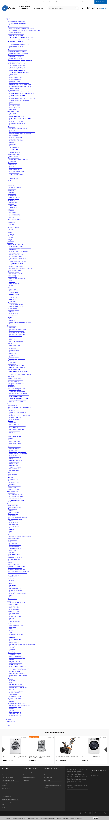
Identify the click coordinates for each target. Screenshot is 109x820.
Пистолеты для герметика (15, 434)
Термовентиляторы (14, 152)
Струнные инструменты (14, 698)
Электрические (13, 315)
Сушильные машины (13, 88)
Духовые (10, 679)
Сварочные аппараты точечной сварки (19, 415)
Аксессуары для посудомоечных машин (18, 571)
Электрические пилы (13, 424)
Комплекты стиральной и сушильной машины (21, 91)
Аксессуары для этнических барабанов (19, 705)
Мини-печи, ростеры (13, 199)
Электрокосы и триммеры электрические (20, 374)
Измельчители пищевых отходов (16, 278)
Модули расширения (14, 664)
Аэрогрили (11, 185)
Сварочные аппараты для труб (17, 412)
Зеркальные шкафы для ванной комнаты (20, 248)
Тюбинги (10, 555)
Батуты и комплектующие (15, 519)
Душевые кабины (12, 303)
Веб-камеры (12, 585)
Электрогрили (12, 212)
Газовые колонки (13, 135)
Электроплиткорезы (13, 489)
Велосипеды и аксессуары (15, 548)
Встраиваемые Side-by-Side (16, 35)
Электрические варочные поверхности (19, 44)
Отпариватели (12, 161)
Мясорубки (11, 234)
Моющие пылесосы (14, 169)
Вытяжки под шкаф (14, 105)
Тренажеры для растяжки (15, 557)
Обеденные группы (14, 607)
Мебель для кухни (13, 604)
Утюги (9, 180)
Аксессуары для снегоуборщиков (18, 393)
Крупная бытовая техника (14, 62)
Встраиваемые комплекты (15, 56)
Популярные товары (28, 772)
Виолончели (12, 699)
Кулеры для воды (12, 225)
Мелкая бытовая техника (13, 154)
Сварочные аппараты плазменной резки (20, 414)
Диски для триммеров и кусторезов (18, 398)
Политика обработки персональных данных (52, 786)
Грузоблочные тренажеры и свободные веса (20, 536)
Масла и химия (12, 362)
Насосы (10, 343)
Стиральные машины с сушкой (17, 95)
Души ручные (12, 299)
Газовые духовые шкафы (16, 24)
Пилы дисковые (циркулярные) (17, 426)
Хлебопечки (11, 241)
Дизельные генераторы (15, 445)
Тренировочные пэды (15, 712)
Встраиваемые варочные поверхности (18, 42)
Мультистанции (12, 540)
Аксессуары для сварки (14, 447)
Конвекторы (12, 144)
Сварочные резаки (14, 465)
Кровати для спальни (15, 616)
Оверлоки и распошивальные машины (18, 159)
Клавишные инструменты (15, 684)
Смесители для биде (13, 275)
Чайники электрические (14, 214)
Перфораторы (12, 422)
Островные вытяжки (14, 107)
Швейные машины (13, 181)
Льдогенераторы (12, 195)
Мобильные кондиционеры (16, 116)
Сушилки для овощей (13, 207)
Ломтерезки (11, 229)
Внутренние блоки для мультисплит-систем (20, 119)
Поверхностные (13, 352)
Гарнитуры (12, 586)
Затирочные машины (13, 476)
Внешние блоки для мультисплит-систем (20, 118)
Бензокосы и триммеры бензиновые (18, 371)
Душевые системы (14, 294)
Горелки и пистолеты (14, 448)
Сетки (10, 532)
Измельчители (12, 189)
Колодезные (12, 348)
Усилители (12, 649)
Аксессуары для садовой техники (17, 388)
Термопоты (11, 209)
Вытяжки (10, 102)
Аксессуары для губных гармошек (18, 675)
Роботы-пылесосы (14, 173)
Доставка (36, 1)
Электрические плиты (15, 79)
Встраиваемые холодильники (16, 34)
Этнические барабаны (15, 715)
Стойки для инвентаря (14, 559)
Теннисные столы (14, 526)
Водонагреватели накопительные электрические (22, 132)
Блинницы (11, 217)
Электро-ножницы (13, 487)
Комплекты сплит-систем (16, 121)
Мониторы (11, 578)
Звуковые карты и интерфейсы (17, 658)
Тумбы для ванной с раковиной (17, 261)
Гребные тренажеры (13, 512)
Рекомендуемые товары (29, 777)
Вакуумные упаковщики (14, 219)
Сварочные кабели (14, 462)
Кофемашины (11, 192)
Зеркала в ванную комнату (16, 246)
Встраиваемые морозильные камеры (18, 53)
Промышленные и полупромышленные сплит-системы (23, 124)
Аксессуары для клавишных (16, 686)
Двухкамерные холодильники (17, 65)
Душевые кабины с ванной (16, 306)
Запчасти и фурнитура (15, 656)
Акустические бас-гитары (16, 634)
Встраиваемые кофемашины (15, 41)
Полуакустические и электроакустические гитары (22, 644)
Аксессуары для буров (15, 390)
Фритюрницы (11, 210)
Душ (9, 287)
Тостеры (10, 239)
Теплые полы (12, 150)
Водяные (11, 311)
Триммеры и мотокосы (14, 369)
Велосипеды (12, 550)
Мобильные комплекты (15, 663)
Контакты (68, 1)
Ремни (11, 630)
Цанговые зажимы (14, 470)
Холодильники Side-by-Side (16, 68)
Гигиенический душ (14, 290)
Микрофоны (12, 659)
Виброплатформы (13, 514)
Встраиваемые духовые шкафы (16, 21)
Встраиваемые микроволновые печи (17, 51)
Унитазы (11, 323)
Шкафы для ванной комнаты (16, 266)
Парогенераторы (12, 163)
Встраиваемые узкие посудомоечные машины (21, 28)
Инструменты (10, 403)
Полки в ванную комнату (15, 256)
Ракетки (11, 529)
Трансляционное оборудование (17, 669)
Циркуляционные (14, 357)
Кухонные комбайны (13, 227)
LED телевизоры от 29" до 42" (16, 496)
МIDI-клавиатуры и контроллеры (18, 687)
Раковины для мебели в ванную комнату (20, 322)
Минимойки (11, 360)
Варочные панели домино (16, 47)
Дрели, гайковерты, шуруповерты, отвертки (19, 407)
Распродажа (26, 780)
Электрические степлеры (14, 436)
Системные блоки (12, 599)
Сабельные (12, 432)
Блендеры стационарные (14, 187)
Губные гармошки (14, 676)
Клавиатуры (12, 591)
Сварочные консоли (14, 463)
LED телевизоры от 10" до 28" (16, 494)
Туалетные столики (14, 621)
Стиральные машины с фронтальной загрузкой (21, 93)
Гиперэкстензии (12, 535)
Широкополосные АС (14, 671)
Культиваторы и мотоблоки (15, 380)
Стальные (12, 285)
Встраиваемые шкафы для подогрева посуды (20, 60)
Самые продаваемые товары (54, 732)
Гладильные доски (13, 156)
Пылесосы (11, 166)
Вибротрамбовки (12, 474)
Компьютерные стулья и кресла (16, 602)
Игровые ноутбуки (13, 576)
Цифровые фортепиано (15, 692)
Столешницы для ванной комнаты (18, 259)
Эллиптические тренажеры (15, 507)
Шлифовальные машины (14, 417)
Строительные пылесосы (14, 481)
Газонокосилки (12, 327)
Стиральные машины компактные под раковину (22, 98)
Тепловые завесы (14, 147)
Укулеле (11, 647)
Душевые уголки (12, 308)
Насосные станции (14, 350)
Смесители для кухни (13, 272)
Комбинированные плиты (16, 77)
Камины (11, 142)
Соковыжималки (12, 205)
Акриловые (12, 282)
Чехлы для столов (14, 527)
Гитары (10, 632)
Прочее (11, 458)
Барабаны (12, 708)
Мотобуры (11, 385)
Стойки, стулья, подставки (16, 691)
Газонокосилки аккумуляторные (17, 329)
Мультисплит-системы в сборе (17, 123)
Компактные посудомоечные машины (19, 83)
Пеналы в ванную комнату (16, 254)
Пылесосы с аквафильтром (16, 171)
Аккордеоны (12, 627)
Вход (83, 1)
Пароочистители (12, 164)
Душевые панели (13, 292)
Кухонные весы (12, 194)
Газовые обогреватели (15, 139)
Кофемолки (11, 224)
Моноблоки (11, 580)
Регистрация (89, 1)
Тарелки (11, 710)
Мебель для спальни (13, 611)
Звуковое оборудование (14, 653)
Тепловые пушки (13, 149)
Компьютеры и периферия (14, 575)
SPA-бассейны (13, 543)
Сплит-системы (13, 114)
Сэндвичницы (11, 237)
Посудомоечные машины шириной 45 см (20, 84)
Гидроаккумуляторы (14, 345)
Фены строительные (13, 482)
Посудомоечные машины (14, 81)
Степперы (10, 510)
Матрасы (11, 618)
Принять (96, 818)
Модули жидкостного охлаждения (18, 453)
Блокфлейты (12, 680)
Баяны (11, 628)
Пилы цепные (11, 338)
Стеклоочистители (13, 176)
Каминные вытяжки (14, 104)
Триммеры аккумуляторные (16, 372)
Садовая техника (11, 326)
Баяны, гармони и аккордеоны (16, 625)
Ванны (10, 280)
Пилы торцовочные (14, 431)
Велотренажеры (12, 509)
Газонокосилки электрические (17, 334)
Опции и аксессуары (13, 564)
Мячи (10, 531)
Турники (10, 562)
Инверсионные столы (14, 538)
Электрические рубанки (14, 486)
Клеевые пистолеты (13, 419)
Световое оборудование (14, 696)
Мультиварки (11, 200)
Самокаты (11, 552)
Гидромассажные (14, 283)
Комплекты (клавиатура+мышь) (17, 593)
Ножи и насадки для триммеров (17, 400)
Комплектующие (13, 249)
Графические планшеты (15, 588)
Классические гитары (15, 639)
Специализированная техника (16, 383)
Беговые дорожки (13, 505)
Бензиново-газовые (14, 441)
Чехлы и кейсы (13, 694)
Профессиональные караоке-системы (19, 668)
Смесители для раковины (14, 270)
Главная (28, 1)
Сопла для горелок (14, 468)
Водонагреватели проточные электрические (20, 133)
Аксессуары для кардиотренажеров (17, 517)
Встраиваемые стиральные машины (17, 50)
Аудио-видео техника (12, 491)
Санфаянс (10, 317)
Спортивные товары (12, 504)
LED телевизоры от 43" (15, 498)
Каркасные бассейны (15, 545)
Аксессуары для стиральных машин (17, 573)
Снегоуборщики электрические (17, 367)
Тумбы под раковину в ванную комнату (19, 264)
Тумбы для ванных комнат (16, 263)
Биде (10, 318)
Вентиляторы (11, 127)
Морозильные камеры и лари (17, 70)
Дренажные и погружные (16, 346)
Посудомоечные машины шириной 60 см (20, 86)
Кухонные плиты (12, 74)
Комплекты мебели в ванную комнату (19, 251)
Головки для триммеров (15, 396)
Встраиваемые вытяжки (14, 32)
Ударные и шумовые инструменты (17, 703)
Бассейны (10, 541)
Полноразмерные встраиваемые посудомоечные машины (24, 30)
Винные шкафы (12, 109)
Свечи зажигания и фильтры (16, 401)
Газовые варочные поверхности (17, 46)
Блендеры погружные (14, 215)
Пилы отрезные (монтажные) (17, 429)
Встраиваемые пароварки (15, 58)
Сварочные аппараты (15, 410)
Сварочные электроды (15, 467)
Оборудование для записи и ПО (17, 666)
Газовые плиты (13, 76)
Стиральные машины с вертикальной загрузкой (22, 96)
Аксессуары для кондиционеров (16, 569)
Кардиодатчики (12, 515)
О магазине (59, 1)
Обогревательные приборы (15, 137)
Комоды (11, 614)
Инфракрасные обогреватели (17, 140)
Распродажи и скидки (28, 774)
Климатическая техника (13, 111)
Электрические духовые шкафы (17, 23)
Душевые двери (12, 301)
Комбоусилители (13, 640)
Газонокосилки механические (17, 332)
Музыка (9, 623)
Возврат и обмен (47, 1)
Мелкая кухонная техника (13, 184)
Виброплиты (11, 472)
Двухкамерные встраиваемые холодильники (21, 37)
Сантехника (10, 243)
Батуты (11, 520)
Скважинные (12, 353)
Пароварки (11, 204)
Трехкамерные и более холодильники (19, 72)
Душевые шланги (13, 295)
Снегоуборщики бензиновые (16, 365)
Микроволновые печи (14, 197)
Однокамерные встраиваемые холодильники (21, 39)
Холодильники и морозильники (16, 63)
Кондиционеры (12, 113)
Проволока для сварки (15, 457)
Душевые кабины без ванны (16, 304)
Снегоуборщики (12, 364)
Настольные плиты (13, 202)
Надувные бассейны (14, 546)
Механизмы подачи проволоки (17, 452)
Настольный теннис (13, 524)
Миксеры (10, 232)
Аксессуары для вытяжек (15, 568)
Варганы (11, 682)
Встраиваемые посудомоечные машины (18, 27)
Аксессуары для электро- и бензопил (19, 395)
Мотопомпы (11, 386)
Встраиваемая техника (13, 19)
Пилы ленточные (13, 427)
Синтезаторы (12, 689)
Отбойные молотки (13, 479)
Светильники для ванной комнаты (18, 258)
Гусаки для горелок (14, 450)
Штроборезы (11, 484)
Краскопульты (12, 477)
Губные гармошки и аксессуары (16, 673)
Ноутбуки (10, 581)
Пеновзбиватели (12, 236)
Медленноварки (12, 231)
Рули (10, 597)
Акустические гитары (15, 635)
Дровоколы (11, 376)
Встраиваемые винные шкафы (16, 55)
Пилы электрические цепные (16, 341)
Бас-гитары (12, 637)
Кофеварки (11, 190)
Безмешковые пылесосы (15, 168)
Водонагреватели (12, 130)
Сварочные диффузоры (15, 460)
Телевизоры (11, 493)
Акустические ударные (15, 707)
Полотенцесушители (13, 310)
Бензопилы (12, 339)
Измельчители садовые (14, 378)
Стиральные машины (13, 90)
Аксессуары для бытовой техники (16, 566)
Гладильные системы (13, 158)
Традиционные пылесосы (16, 174)
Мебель (9, 601)
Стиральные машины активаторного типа (20, 100)
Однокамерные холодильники (17, 67)
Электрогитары (13, 651)
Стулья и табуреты (14, 609)
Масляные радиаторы (15, 145)
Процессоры (12, 645)
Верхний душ (12, 289)
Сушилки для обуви (13, 178)
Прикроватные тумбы (15, 620)
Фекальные (12, 355)
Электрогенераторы (13, 439)
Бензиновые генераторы (15, 443)
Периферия (11, 583)
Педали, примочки (14, 642)
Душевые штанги (13, 297)
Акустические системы (15, 654)
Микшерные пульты (14, 661)
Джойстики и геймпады (15, 590)
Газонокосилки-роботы (15, 336)
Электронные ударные (15, 713)
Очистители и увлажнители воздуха (17, 128)
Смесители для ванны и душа (15, 273)
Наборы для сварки (14, 455)
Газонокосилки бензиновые (16, 331)
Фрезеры (10, 438)
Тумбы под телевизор (13, 501)
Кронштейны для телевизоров (16, 500)
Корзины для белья (14, 253)
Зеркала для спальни (15, 613)
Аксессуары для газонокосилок (17, 391)
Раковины (12, 320)
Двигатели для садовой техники (16, 359)
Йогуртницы (11, 222)
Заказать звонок (100, 1)
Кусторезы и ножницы (14, 381)
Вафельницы (11, 220)
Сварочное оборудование (15, 408)
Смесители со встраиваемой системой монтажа (20, 268)
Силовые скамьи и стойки (15, 560)
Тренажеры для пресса (14, 554)
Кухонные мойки (12, 277)
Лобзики (10, 421)
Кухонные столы (13, 606)
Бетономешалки (12, 405)
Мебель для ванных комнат (15, 244)
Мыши (11, 595)
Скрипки (11, 701)
